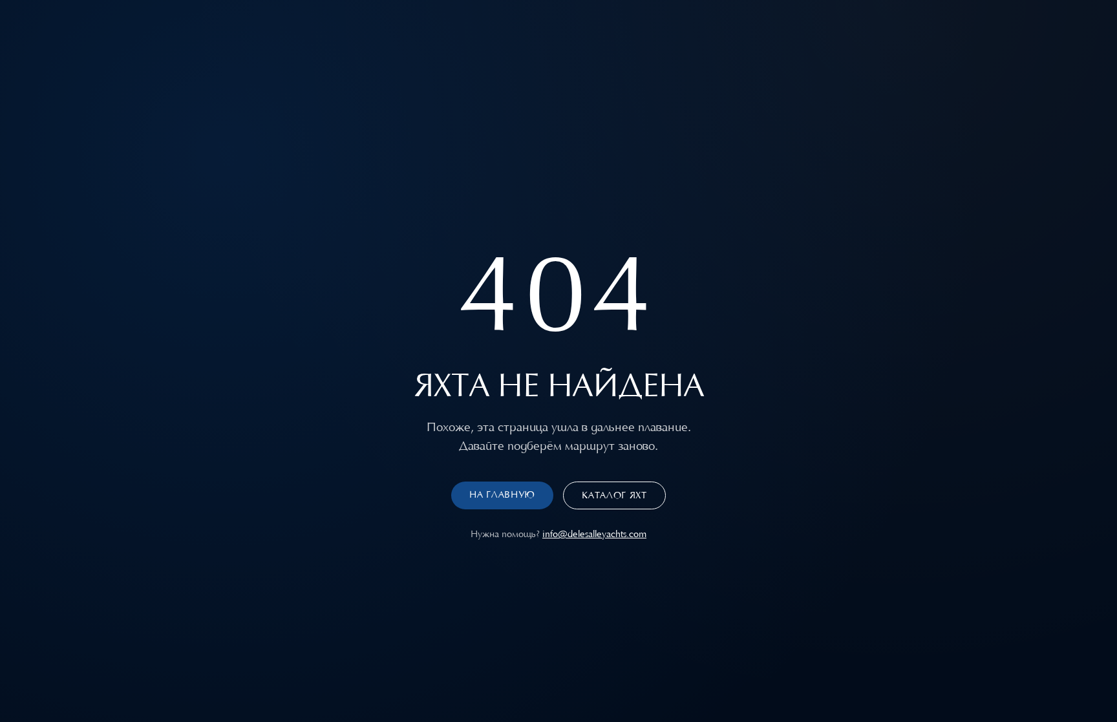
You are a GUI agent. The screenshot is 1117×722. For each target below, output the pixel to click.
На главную (502, 494)
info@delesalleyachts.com (594, 534)
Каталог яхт (614, 495)
